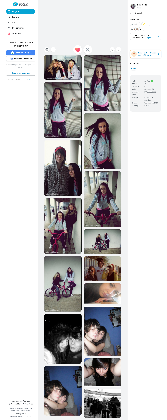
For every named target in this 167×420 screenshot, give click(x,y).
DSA (30, 408)
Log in (31, 79)
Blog (26, 408)
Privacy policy (25, 411)
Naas (133, 68)
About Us (13, 408)
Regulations (15, 411)
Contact (20, 408)
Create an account (21, 73)
